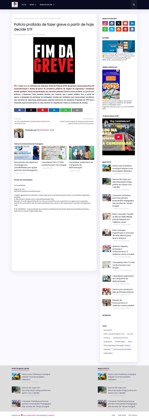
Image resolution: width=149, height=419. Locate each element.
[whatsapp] (105, 29)
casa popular (108, 330)
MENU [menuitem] (32, 5)
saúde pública (108, 353)
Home (113, 415)
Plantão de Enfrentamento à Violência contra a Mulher (123, 303)
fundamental (108, 341)
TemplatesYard (30, 415)
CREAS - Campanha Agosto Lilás (114, 334)
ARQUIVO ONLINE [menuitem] (46, 5)
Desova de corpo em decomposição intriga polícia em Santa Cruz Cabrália (122, 183)
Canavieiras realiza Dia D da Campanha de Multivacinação (81, 165)
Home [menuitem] (24, 5)
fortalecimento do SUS (120, 338)
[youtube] (125, 23)
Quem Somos (122, 415)
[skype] (112, 29)
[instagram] (105, 23)
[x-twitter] (118, 23)
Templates (50, 415)
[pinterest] (125, 29)
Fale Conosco (132, 415)
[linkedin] (132, 23)
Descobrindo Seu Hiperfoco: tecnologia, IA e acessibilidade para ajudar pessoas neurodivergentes (26, 166)
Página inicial (18, 18)
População (107, 349)
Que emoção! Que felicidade (122, 349)
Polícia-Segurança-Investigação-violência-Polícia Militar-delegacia (117, 346)
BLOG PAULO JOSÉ (20, 34)
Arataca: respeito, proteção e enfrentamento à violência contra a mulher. (123, 250)
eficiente (130, 334)
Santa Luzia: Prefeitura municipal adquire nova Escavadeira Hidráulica (122, 168)
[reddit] (118, 29)
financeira (107, 338)
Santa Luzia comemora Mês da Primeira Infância (123, 290)
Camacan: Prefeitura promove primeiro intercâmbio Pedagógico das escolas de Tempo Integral (123, 200)
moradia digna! (120, 341)
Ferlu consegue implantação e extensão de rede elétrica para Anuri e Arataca (123, 234)
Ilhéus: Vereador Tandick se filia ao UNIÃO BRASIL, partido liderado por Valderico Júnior (122, 218)
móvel (130, 341)
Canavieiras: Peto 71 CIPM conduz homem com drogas (54, 163)
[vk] (132, 29)
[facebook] (112, 23)
